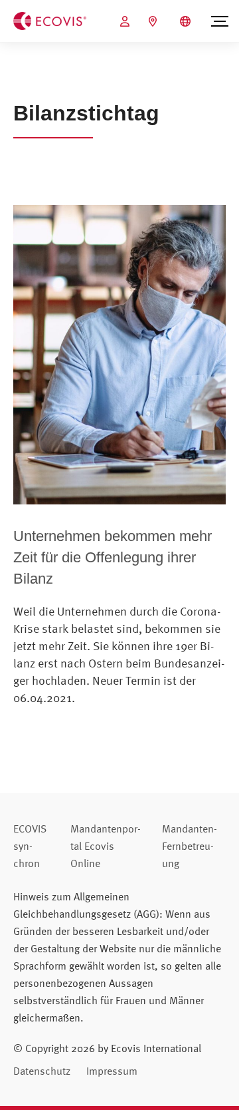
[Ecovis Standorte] (154, 21)
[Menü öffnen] (220, 21)
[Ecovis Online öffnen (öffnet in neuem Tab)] (126, 21)
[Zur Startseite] (49, 20)
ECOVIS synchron (29, 846)
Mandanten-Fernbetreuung (189, 846)
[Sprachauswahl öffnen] (187, 21)
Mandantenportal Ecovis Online (105, 846)
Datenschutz (41, 1071)
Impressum (111, 1071)
